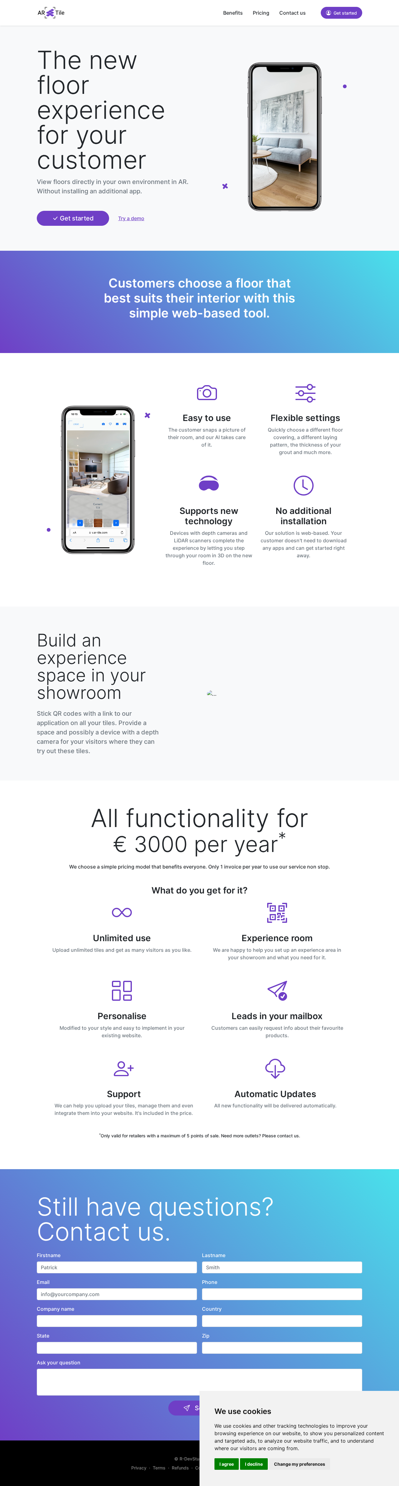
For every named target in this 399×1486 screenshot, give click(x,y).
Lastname (213, 1255)
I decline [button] (254, 1464)
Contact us (292, 13)
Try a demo (131, 218)
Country (212, 1309)
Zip (205, 1336)
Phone (209, 1282)
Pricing (261, 13)
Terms (159, 1467)
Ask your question (58, 1362)
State (43, 1336)
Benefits (233, 13)
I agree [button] (226, 1464)
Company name (55, 1309)
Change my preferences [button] (299, 1464)
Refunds (180, 1467)
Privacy (139, 1467)
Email (43, 1282)
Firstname (48, 1255)
